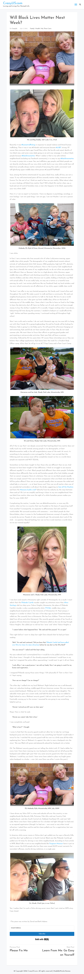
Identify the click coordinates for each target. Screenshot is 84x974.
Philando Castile (27, 602)
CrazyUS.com (12, 3)
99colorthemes (65, 971)
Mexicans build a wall (28, 490)
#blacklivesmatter (28, 156)
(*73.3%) (48, 608)
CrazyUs (14, 28)
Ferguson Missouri (56, 843)
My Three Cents (46, 28)
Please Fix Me (19, 950)
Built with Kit (42, 939)
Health (37, 28)
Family (32, 28)
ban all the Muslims (65, 487)
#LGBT (58, 147)
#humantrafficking (28, 145)
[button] (80, 4)
